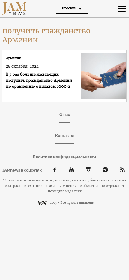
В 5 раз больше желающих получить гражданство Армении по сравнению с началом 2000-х (39, 80)
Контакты (64, 135)
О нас (64, 114)
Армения (13, 58)
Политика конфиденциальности (64, 156)
